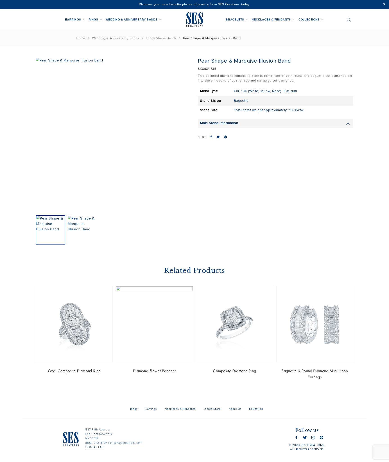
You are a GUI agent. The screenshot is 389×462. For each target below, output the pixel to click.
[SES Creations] (194, 19)
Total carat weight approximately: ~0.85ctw (269, 110)
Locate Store (212, 409)
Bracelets (235, 19)
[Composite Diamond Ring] (234, 324)
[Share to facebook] (211, 137)
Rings (93, 19)
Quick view (105, 293)
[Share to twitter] (218, 137)
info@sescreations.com (126, 443)
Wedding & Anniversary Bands (132, 19)
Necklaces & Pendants (271, 19)
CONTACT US (94, 447)
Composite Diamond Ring (234, 370)
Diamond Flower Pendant (154, 370)
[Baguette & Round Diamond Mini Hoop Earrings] (314, 324)
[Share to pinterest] (225, 137)
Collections (309, 19)
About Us (235, 409)
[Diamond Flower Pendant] (154, 324)
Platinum (290, 91)
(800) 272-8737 (96, 443)
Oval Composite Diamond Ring (74, 370)
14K (236, 91)
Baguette (241, 100)
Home (80, 38)
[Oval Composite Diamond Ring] (74, 324)
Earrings (73, 19)
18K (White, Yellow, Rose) (261, 91)
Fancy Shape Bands (161, 38)
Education (256, 409)
